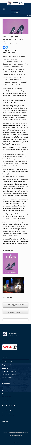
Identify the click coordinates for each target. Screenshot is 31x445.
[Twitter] (6, 47)
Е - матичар (5, 390)
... (8, 421)
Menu (30, 15)
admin (15, 43)
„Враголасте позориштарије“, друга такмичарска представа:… (15, 311)
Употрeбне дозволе (6, 400)
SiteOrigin (14, 442)
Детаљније (5, 421)
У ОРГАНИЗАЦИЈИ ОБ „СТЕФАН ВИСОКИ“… (15, 304)
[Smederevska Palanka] (15, 2)
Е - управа (4, 388)
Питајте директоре (6, 396)
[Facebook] (4, 47)
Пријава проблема (6, 393)
